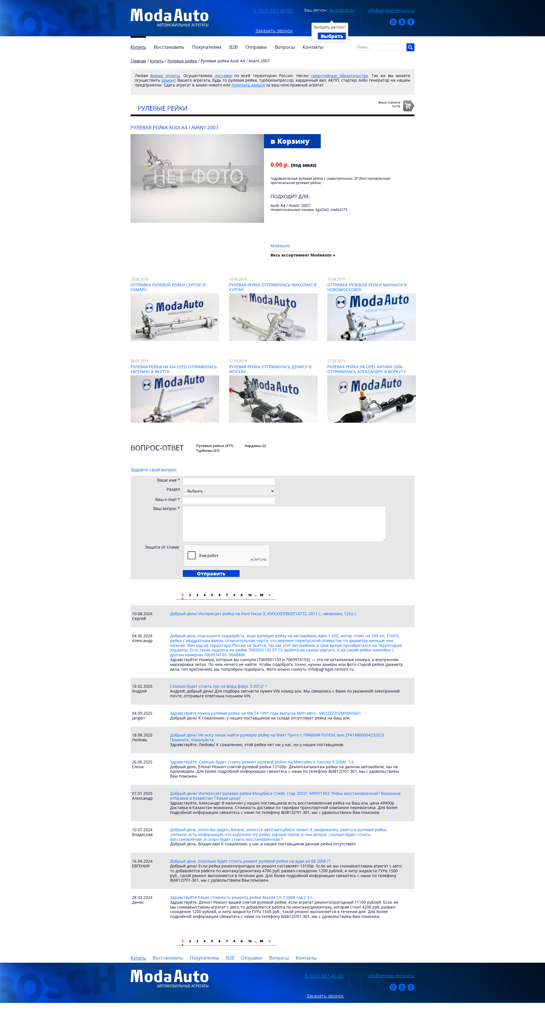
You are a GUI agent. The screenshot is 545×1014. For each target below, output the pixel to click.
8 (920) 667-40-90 (273, 11)
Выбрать (332, 36)
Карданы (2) (255, 445)
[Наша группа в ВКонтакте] (402, 24)
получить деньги (248, 85)
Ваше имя (168, 480)
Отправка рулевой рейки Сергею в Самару (168, 287)
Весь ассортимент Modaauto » (303, 255)
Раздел (173, 489)
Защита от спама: (162, 547)
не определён (342, 10)
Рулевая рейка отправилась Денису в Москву (270, 369)
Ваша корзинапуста (389, 104)
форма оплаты (165, 75)
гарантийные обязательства (339, 75)
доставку (223, 75)
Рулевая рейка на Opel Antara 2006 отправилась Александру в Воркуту (366, 369)
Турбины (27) (207, 450)
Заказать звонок (274, 30)
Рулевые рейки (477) (214, 445)
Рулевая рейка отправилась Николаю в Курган (272, 287)
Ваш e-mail (167, 499)
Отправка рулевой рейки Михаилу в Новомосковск (367, 287)
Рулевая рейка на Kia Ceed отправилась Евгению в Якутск (174, 369)
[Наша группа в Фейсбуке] (410, 24)
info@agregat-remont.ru (391, 10)
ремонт (169, 80)
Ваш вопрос (166, 508)
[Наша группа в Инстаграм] (393, 24)
